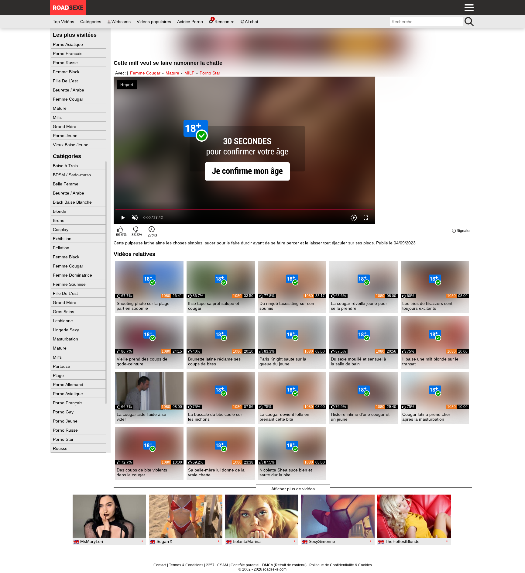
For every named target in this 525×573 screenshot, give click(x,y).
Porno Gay (64, 411)
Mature (60, 108)
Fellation (61, 247)
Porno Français (68, 53)
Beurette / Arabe (69, 90)
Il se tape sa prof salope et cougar (213, 306)
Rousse (61, 448)
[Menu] (467, 7)
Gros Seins (64, 311)
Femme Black (67, 71)
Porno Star (64, 439)
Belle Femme (66, 183)
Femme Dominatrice (73, 275)
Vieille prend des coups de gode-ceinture (142, 361)
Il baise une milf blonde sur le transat (430, 361)
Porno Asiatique (68, 44)
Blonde (60, 211)
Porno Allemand (68, 384)
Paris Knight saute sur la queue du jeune (282, 361)
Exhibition (63, 238)
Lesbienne (63, 320)
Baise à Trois (66, 165)
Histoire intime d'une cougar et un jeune (360, 417)
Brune (59, 220)
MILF (189, 73)
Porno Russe (66, 62)
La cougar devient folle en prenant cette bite (284, 417)
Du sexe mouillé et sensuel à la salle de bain (358, 361)
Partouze (62, 366)
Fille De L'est (66, 80)
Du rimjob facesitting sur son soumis (286, 306)
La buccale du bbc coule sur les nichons (215, 417)
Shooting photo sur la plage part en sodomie (143, 306)
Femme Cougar (68, 99)
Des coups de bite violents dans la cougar (142, 472)
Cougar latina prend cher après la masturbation (426, 417)
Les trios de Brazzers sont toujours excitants (427, 306)
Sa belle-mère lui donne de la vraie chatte (216, 472)
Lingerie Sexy (66, 329)
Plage (59, 375)
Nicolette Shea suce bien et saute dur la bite (285, 472)
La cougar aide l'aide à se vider (141, 417)
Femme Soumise (70, 284)
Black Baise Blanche (73, 202)
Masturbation (66, 339)
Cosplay (61, 229)
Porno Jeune (66, 135)
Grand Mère (65, 126)
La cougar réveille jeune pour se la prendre (359, 306)
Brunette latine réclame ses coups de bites (214, 361)
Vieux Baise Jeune (71, 144)
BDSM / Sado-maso (72, 174)
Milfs (58, 117)
